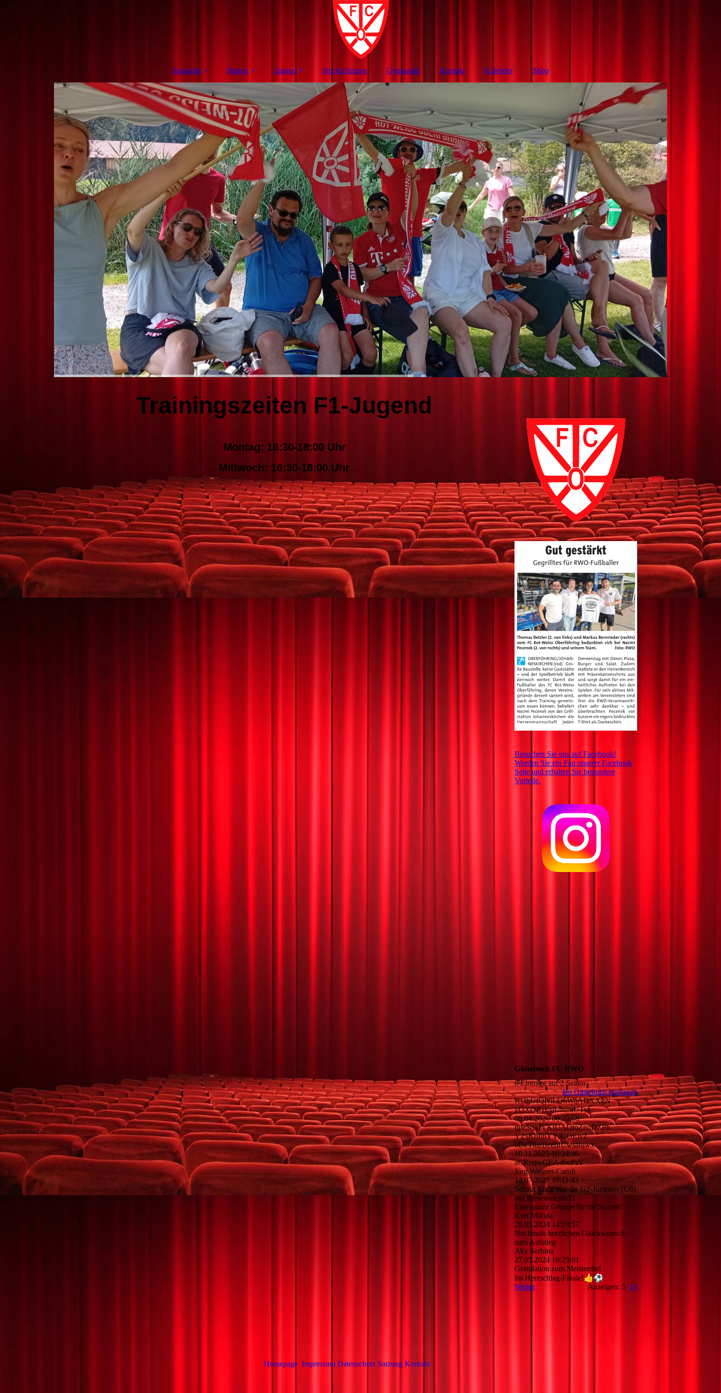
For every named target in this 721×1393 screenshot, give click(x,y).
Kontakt (452, 70)
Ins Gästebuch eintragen (600, 1092)
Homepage (281, 1364)
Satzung (390, 1364)
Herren (237, 70)
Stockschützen (344, 70)
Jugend (285, 70)
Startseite (187, 70)
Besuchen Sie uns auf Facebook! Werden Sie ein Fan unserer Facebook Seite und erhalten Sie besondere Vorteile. (573, 767)
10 (633, 1287)
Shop (541, 70)
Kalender (499, 70)
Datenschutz (357, 1364)
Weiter (525, 1287)
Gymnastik (403, 70)
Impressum (318, 1364)
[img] (360, 29)
